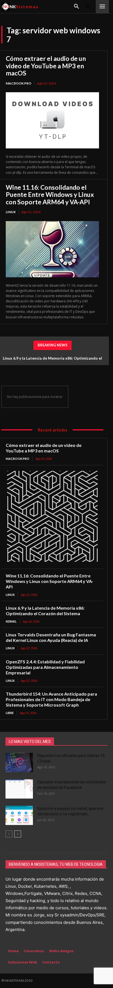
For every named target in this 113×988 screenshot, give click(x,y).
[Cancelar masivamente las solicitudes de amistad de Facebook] (19, 789)
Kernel (11, 621)
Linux (11, 212)
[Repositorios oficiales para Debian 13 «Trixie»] (19, 762)
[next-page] (17, 833)
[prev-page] (8, 833)
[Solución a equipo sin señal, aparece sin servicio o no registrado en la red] (19, 815)
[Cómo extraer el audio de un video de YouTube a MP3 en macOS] (52, 120)
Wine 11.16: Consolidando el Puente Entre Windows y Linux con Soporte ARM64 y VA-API (50, 194)
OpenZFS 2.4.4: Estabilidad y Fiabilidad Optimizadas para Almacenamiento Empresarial (45, 667)
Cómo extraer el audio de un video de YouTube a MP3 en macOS (46, 66)
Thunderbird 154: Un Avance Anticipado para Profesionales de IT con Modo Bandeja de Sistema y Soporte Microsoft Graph (51, 699)
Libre (10, 713)
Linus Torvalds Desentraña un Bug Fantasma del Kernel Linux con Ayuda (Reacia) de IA (51, 637)
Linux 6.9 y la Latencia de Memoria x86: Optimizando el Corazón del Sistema (45, 610)
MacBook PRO (18, 83)
